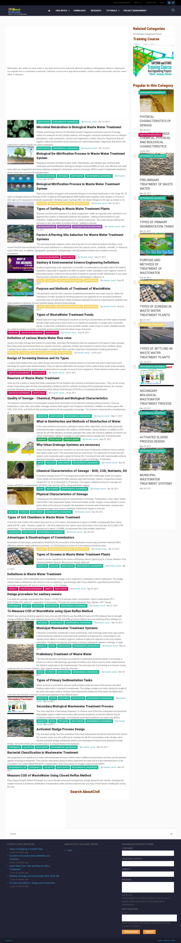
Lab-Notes (38, 606)
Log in (69, 850)
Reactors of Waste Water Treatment (33, 378)
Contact (9, 940)
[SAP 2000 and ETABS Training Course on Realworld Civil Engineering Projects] (153, 59)
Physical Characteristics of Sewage (62, 494)
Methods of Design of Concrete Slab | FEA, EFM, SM (34, 876)
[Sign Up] (173, 3)
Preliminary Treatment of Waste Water (64, 654)
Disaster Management (122, 3)
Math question (130, 909)
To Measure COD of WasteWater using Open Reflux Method (50, 611)
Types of (41, 203)
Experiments (14, 606)
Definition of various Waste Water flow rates (39, 338)
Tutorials (111, 11)
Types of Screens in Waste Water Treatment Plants (73, 554)
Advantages (14, 532)
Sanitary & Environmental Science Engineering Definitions (77, 262)
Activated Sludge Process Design (60, 729)
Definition (13, 333)
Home (162, 3)
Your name (127, 848)
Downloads (80, 11)
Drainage (42, 439)
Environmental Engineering (65, 122)
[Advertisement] (67, 45)
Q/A (49, 21)
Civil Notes (61, 11)
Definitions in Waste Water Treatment (34, 574)
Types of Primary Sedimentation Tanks (64, 680)
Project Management (135, 11)
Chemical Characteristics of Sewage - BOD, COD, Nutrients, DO (81, 471)
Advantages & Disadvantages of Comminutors (40, 537)
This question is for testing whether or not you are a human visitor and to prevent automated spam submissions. (146, 910)
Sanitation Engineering (48, 257)
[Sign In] (169, 3)
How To (26, 606)
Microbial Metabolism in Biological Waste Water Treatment (78, 127)
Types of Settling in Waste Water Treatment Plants (73, 209)
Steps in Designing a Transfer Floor (26, 849)
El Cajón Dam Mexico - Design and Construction (32, 883)
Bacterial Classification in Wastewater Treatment (42, 752)
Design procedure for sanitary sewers (34, 594)
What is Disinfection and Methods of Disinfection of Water (78, 421)
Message (126, 880)
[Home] (14, 10)
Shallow (51, 463)
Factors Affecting (46, 176)
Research (96, 11)
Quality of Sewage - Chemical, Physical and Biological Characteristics (57, 398)
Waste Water (43, 122)
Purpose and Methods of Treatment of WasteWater (73, 288)
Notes (40, 280)
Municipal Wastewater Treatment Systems (67, 628)
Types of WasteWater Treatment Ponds (65, 315)
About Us (138, 3)
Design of (13, 353)
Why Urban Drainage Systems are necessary (68, 445)
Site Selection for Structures (87, 227)
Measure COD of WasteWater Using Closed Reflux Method (49, 775)
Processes (63, 176)
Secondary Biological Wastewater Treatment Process (74, 706)
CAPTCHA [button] (127, 895)
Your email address (132, 859)
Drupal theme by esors (166, 940)
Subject (126, 869)
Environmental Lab (17, 767)
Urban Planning (72, 439)
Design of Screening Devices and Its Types (38, 358)
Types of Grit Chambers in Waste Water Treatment (43, 517)
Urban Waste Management (61, 203)
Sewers (48, 589)
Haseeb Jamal (91, 122)
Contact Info (151, 3)
